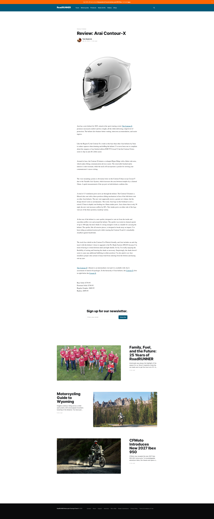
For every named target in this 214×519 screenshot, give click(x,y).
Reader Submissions (123, 508)
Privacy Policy (134, 508)
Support (100, 508)
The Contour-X (127, 126)
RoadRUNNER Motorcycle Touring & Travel (67, 508)
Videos (109, 8)
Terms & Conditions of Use (146, 508)
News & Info (102, 8)
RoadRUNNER (64, 7)
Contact (89, 508)
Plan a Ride (113, 508)
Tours (77, 8)
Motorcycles (85, 8)
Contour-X (129, 270)
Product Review (81, 29)
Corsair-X (92, 273)
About (94, 508)
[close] (212, 2)
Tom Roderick (87, 39)
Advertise (106, 508)
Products (93, 8)
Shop (115, 8)
